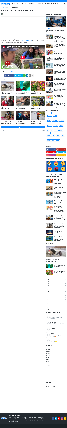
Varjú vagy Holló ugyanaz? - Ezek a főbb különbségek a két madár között (59, 181)
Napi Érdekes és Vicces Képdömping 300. (37, 92)
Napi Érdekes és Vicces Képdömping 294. (37, 122)
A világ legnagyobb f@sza (58, 188)
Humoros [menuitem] (14, 7)
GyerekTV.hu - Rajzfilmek (51, 384)
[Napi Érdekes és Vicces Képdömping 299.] (7, 101)
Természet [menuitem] (23, 3)
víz (47, 130)
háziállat (60, 128)
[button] (62, 4)
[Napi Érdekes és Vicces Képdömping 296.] (7, 115)
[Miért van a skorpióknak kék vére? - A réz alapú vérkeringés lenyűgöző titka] (49, 71)
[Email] (30, 75)
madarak (49, 135)
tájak (63, 135)
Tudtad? (12, 426)
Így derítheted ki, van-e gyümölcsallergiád (60, 52)
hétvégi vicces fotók (51, 137)
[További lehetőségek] (32, 75)
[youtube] (63, 1)
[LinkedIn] (27, 75)
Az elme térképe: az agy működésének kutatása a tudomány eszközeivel (60, 78)
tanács (61, 125)
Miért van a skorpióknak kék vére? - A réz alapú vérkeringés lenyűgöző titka (60, 71)
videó (17, 71)
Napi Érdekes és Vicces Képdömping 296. (7, 122)
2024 (56, 283)
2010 (56, 307)
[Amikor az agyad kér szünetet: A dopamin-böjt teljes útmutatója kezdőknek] (49, 46)
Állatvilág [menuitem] (15, 3)
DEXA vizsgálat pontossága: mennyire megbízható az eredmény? (59, 59)
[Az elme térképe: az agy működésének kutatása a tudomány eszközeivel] (49, 78)
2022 (56, 287)
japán (9, 71)
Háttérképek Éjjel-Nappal (51, 386)
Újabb (3, 130)
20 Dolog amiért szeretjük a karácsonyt (59, 232)
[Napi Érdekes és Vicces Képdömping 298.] (23, 101)
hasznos (55, 125)
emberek (59, 113)
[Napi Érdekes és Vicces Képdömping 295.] (23, 115)
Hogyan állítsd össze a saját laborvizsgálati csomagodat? (59, 65)
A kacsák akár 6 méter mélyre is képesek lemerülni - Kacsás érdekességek (59, 238)
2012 (56, 303)
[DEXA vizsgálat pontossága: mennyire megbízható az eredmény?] (49, 59)
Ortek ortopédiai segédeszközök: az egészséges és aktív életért (59, 97)
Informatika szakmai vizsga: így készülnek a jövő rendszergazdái (56, 31)
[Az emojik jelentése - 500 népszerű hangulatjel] (56, 166)
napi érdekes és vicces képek (53, 140)
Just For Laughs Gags (26, 40)
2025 (56, 281)
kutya (56, 130)
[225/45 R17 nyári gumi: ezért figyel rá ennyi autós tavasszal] (49, 84)
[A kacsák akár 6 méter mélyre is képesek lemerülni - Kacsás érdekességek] (49, 238)
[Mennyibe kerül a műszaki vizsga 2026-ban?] (49, 202)
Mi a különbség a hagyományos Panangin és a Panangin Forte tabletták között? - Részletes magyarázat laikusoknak (60, 210)
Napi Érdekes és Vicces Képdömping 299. (7, 107)
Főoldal (2, 7)
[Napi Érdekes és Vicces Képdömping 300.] (38, 86)
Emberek (48, 351)
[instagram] (62, 418)
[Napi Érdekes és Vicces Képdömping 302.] (7, 86)
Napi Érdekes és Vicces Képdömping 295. (22, 122)
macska (55, 128)
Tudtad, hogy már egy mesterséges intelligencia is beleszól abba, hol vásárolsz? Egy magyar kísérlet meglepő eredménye (60, 38)
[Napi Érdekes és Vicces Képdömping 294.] (38, 115)
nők (51, 130)
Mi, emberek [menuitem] (54, 3)
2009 (56, 309)
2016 (56, 295)
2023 (56, 285)
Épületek (48, 353)
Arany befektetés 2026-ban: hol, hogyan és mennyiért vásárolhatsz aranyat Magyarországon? (59, 104)
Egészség (48, 349)
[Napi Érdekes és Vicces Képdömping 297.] (38, 101)
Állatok (47, 347)
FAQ (65, 426)
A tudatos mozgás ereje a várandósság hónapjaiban (60, 91)
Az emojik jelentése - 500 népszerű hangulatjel (54, 175)
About (56, 426)
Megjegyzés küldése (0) (23, 127)
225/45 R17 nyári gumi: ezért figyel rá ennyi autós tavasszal (59, 84)
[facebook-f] (53, 418)
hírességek (53, 133)
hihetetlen (56, 123)
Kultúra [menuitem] (40, 3)
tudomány (49, 125)
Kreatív (47, 361)
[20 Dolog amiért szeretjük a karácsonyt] (49, 232)
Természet (48, 367)
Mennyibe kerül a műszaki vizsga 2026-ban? (59, 202)
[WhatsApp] (24, 75)
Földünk (49, 120)
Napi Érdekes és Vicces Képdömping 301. (22, 92)
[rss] (65, 1)
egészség (55, 120)
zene (59, 133)
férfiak (58, 135)
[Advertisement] (23, 27)
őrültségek (61, 120)
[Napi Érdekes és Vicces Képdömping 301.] (23, 86)
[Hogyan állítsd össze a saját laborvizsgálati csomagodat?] (49, 65)
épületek (49, 128)
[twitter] (56, 418)
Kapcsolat (8, 0)
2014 (56, 299)
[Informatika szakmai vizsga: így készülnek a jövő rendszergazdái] (56, 21)
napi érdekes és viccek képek (53, 118)
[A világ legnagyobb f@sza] (49, 188)
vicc (14, 71)
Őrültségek (48, 365)
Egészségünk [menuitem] (32, 3)
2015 (56, 297)
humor (6, 7)
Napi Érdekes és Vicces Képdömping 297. (37, 107)
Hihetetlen (48, 357)
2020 (56, 291)
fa (53, 135)
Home (51, 426)
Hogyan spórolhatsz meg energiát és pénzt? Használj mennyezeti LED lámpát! (60, 225)
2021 (56, 289)
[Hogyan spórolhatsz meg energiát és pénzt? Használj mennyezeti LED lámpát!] (49, 225)
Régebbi (42, 130)
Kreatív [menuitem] (47, 3)
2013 (56, 301)
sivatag (59, 137)
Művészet (48, 363)
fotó (48, 133)
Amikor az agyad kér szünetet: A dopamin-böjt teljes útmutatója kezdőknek (59, 46)
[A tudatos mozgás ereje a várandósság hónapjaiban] (49, 90)
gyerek (60, 130)
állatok (55, 115)
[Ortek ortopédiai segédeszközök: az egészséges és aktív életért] (49, 97)
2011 (56, 305)
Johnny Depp (50, 142)
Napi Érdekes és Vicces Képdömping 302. (7, 92)
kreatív (53, 113)
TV (11, 71)
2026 (56, 279)
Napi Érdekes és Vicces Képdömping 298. (22, 107)
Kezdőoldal (3, 0)
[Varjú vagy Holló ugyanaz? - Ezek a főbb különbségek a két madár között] (49, 181)
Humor (47, 359)
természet (49, 115)
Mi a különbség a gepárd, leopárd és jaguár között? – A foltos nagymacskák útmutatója (60, 195)
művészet (49, 123)
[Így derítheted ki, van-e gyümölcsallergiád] (49, 52)
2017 (56, 293)
